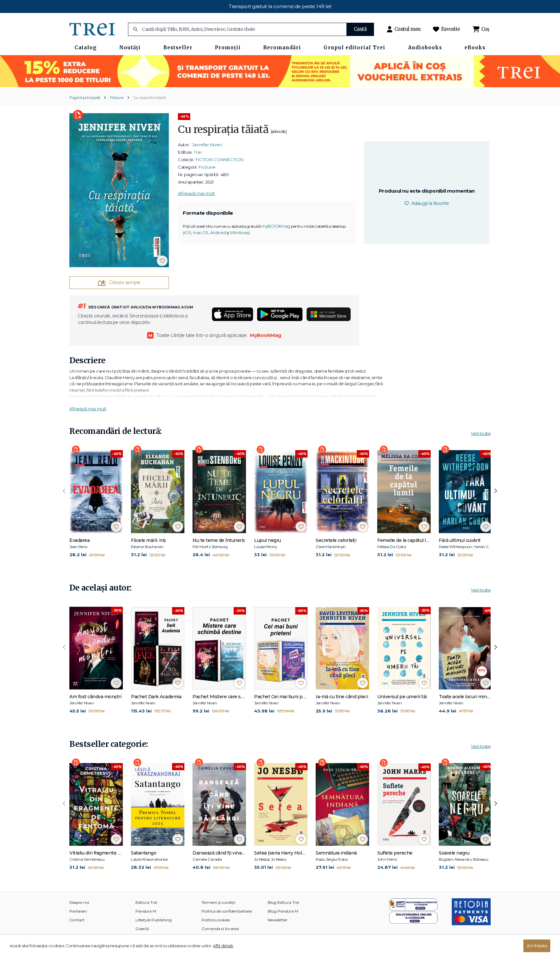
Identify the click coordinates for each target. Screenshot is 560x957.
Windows (239, 232)
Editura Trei (146, 902)
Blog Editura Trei (283, 902)
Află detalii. (223, 945)
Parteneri (78, 911)
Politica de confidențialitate (227, 911)
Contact (77, 919)
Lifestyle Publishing (153, 919)
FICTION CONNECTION (219, 159)
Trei (198, 152)
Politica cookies (216, 919)
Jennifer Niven (207, 144)
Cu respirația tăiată (149, 97)
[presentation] (64, 491)
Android (218, 232)
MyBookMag (265, 335)
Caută (360, 29)
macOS (200, 232)
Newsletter (277, 919)
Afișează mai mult (196, 193)
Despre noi (79, 902)
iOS (188, 232)
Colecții (142, 928)
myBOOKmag (276, 226)
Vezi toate (481, 433)
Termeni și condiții (218, 902)
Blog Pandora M (283, 911)
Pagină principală (84, 97)
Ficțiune (116, 97)
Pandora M (145, 911)
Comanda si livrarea (220, 928)
